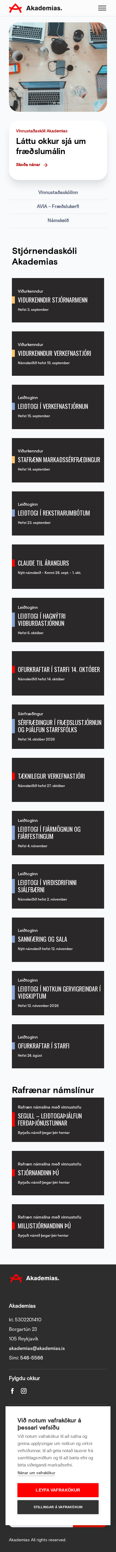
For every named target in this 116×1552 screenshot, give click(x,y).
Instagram (23, 1391)
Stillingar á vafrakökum (58, 1507)
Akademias (35, 8)
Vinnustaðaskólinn (58, 193)
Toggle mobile (102, 8)
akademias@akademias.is (37, 1348)
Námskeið (58, 221)
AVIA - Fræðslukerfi (58, 207)
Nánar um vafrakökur (36, 1473)
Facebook (12, 1391)
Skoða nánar (28, 164)
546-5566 (31, 1358)
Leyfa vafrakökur (58, 1490)
